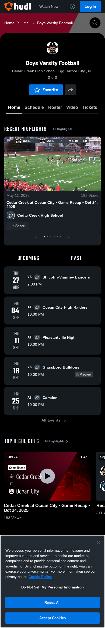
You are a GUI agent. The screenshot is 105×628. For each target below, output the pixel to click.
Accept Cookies (52, 618)
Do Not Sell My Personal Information (52, 587)
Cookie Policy (40, 577)
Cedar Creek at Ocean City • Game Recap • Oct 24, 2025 (52, 204)
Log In (90, 6)
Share (20, 226)
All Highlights (62, 129)
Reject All (52, 603)
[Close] (98, 542)
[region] (52, 581)
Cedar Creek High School (40, 215)
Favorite (50, 89)
